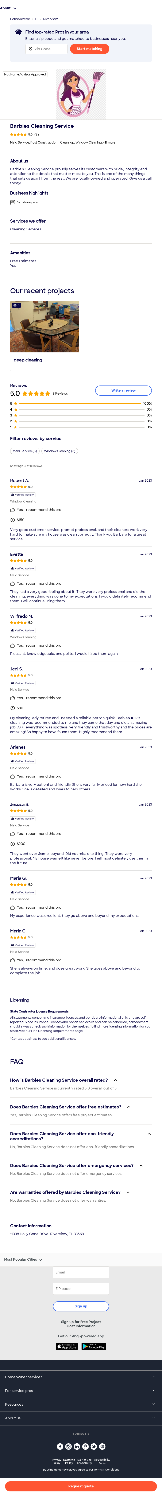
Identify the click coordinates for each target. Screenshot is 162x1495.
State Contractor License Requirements (39, 1011)
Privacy (56, 1461)
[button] (44, 335)
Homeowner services (23, 1377)
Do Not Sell (84, 1461)
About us (12, 1418)
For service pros (19, 1391)
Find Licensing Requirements (52, 1031)
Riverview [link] (50, 19)
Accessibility (102, 1461)
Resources (14, 1404)
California (69, 1461)
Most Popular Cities (20, 1259)
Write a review (123, 390)
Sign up (81, 1306)
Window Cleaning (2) (59, 451)
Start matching (90, 49)
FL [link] (36, 19)
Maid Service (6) (25, 451)
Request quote (81, 1486)
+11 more (109, 142)
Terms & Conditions (106, 1469)
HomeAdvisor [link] (20, 19)
